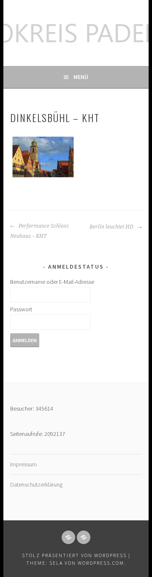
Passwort (21, 309)
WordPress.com (101, 563)
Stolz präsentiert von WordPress (74, 555)
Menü (80, 77)
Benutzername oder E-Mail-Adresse (52, 282)
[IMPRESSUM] (68, 537)
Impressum (23, 464)
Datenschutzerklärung (36, 484)
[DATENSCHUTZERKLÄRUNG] (83, 537)
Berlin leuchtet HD (112, 227)
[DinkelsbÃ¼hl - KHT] (43, 156)
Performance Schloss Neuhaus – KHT (39, 231)
